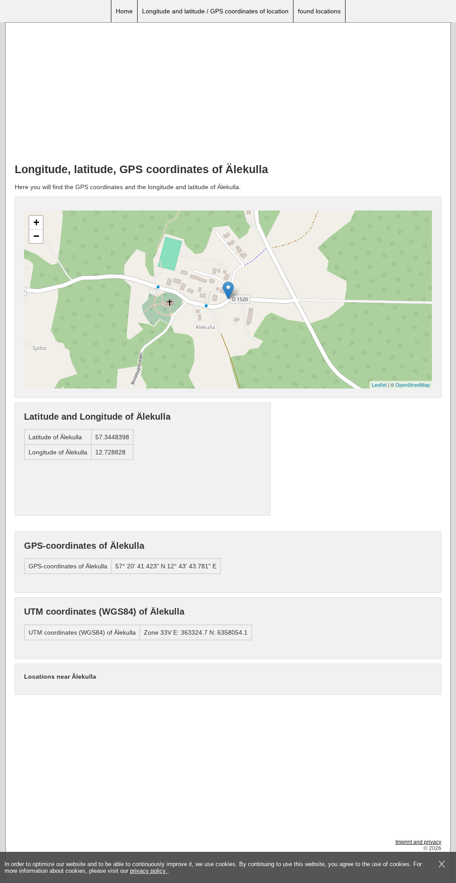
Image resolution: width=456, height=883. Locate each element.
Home (124, 11)
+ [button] (36, 222)
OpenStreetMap (412, 384)
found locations (319, 11)
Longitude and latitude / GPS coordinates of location (215, 11)
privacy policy (148, 870)
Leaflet (379, 384)
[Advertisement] (228, 94)
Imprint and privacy (418, 842)
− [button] (36, 236)
